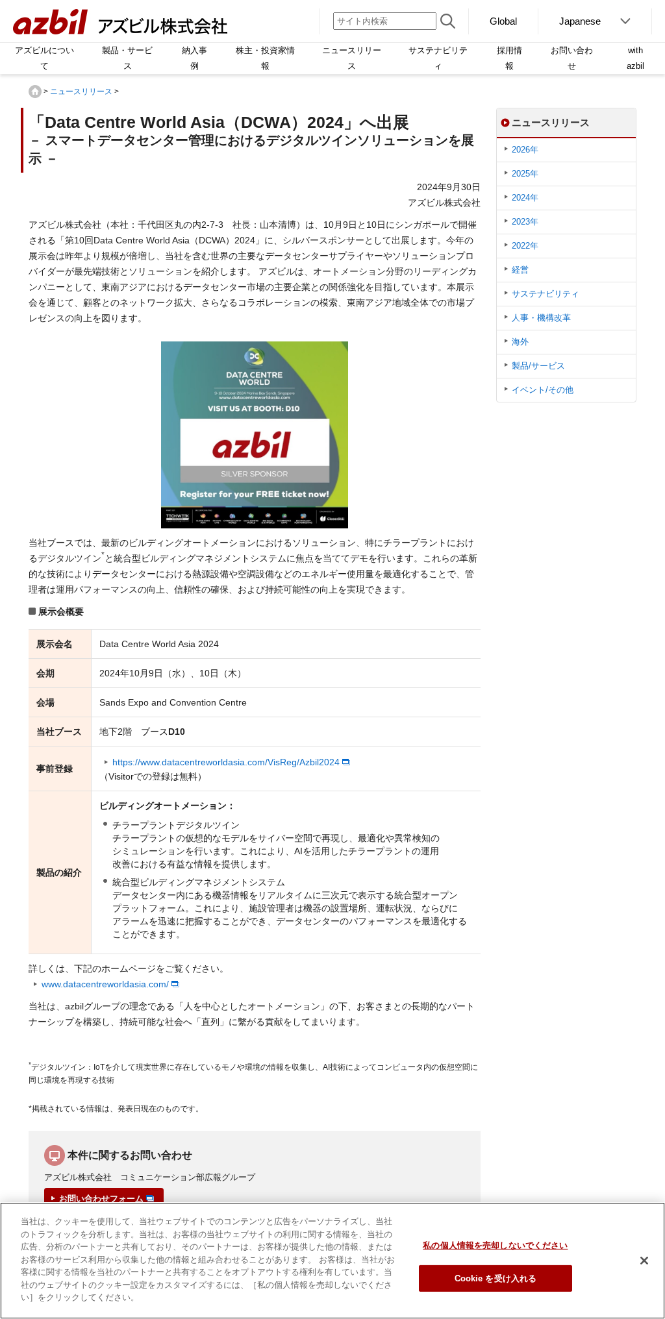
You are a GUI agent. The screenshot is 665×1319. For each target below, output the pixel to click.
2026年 (525, 149)
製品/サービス (538, 366)
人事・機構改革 (541, 318)
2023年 (525, 222)
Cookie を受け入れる (496, 1278)
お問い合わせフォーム (101, 1198)
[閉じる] (644, 1260)
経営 (520, 270)
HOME (35, 91)
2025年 (525, 174)
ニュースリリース (81, 91)
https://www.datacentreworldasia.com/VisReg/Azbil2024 (226, 762)
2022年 (525, 246)
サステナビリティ (545, 294)
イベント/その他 (542, 390)
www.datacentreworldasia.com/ (105, 984)
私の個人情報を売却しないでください (495, 1245)
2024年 (525, 198)
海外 (520, 342)
